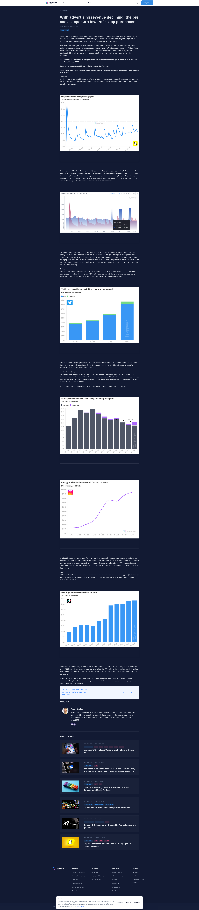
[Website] (74, 724)
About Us (135, 872)
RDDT (105, 747)
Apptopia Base (96, 872)
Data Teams (75, 879)
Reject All (128, 902)
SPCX (116, 747)
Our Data (135, 876)
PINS (101, 747)
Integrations (115, 883)
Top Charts (115, 891)
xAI (101, 784)
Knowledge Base (117, 872)
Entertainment (99, 804)
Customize (120, 902)
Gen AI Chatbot (89, 822)
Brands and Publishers (78, 887)
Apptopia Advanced (98, 876)
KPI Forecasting (96, 879)
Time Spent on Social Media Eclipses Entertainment (107, 807)
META (96, 747)
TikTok (122, 747)
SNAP (111, 747)
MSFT (96, 765)
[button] (64, 3)
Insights (114, 879)
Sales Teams (76, 891)
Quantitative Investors (78, 876)
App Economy (89, 804)
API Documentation (118, 876)
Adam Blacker (77, 709)
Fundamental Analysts (78, 872)
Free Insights (116, 887)
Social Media (64, 30)
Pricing (90, 2)
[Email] (72, 724)
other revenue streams (71, 48)
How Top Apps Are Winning (127, 693)
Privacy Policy (80, 906)
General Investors (77, 883)
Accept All (137, 902)
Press (134, 886)
